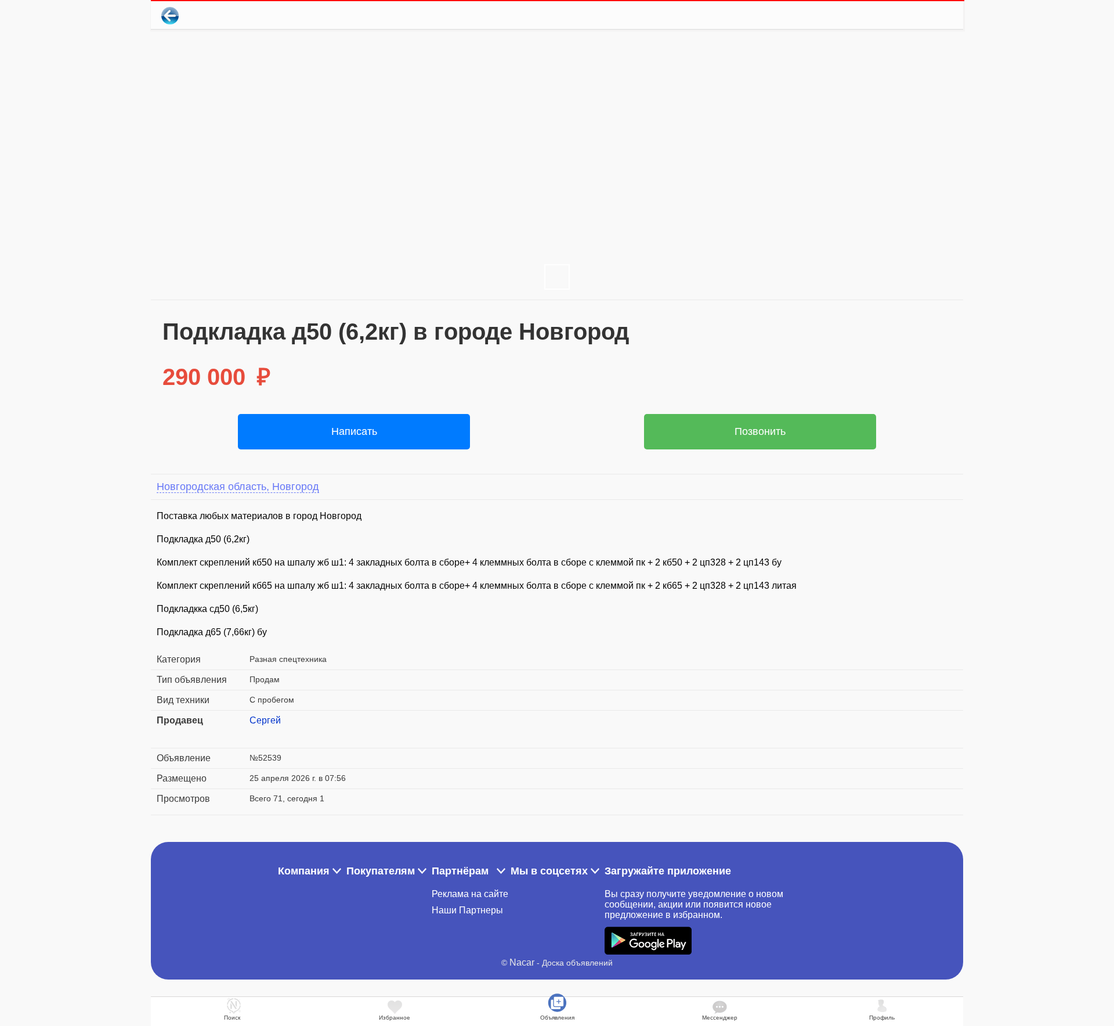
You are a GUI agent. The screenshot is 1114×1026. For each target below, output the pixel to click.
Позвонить (760, 431)
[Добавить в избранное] (907, 15)
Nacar (521, 962)
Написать (354, 431)
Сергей (265, 720)
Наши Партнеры (467, 910)
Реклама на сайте (470, 894)
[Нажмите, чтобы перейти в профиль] (258, 734)
